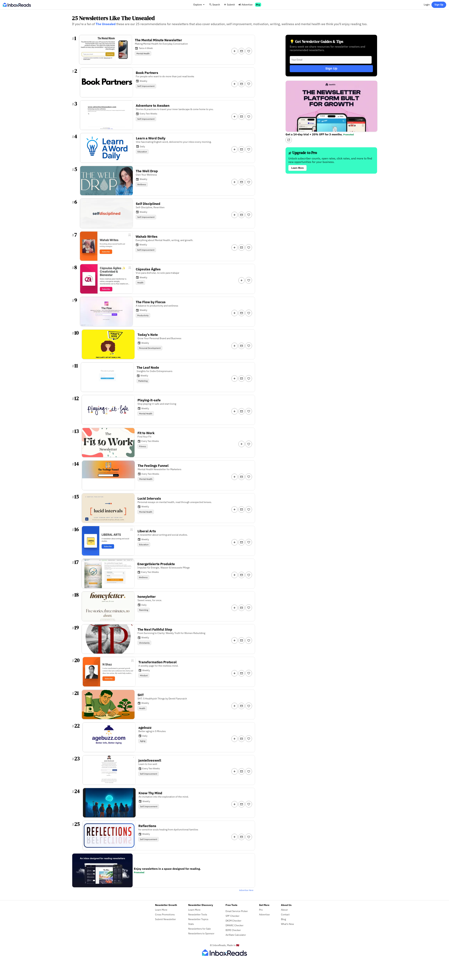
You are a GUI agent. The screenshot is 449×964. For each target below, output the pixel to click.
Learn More (297, 168)
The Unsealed (106, 24)
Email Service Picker (237, 911)
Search (216, 4)
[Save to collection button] (234, 51)
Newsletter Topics (198, 919)
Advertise (247, 4)
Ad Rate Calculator (236, 934)
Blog (283, 919)
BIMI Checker (233, 930)
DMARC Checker (234, 925)
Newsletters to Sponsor (201, 933)
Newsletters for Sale (199, 928)
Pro (258, 4)
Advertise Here (246, 890)
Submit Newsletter (165, 919)
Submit (231, 4)
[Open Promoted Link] (289, 140)
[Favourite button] (248, 51)
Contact (285, 914)
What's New (287, 924)
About (284, 909)
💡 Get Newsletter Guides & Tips (316, 41)
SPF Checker (232, 915)
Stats (191, 924)
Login (427, 4)
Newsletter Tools (197, 914)
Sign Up (438, 4)
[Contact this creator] (241, 51)
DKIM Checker (233, 920)
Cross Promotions (165, 914)
